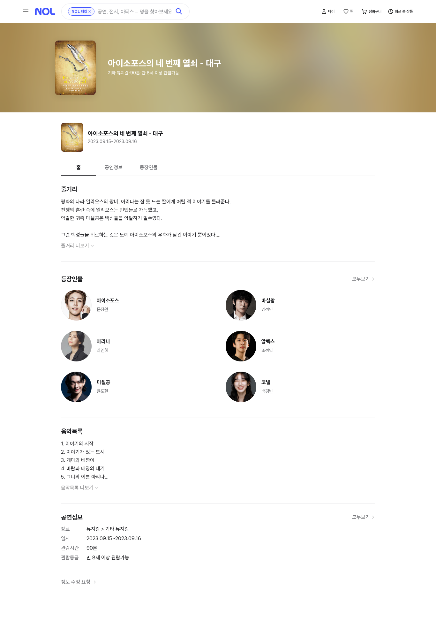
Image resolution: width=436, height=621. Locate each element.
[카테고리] (26, 11)
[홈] (45, 11)
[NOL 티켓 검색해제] (90, 11)
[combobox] (134, 12)
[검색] (179, 11)
